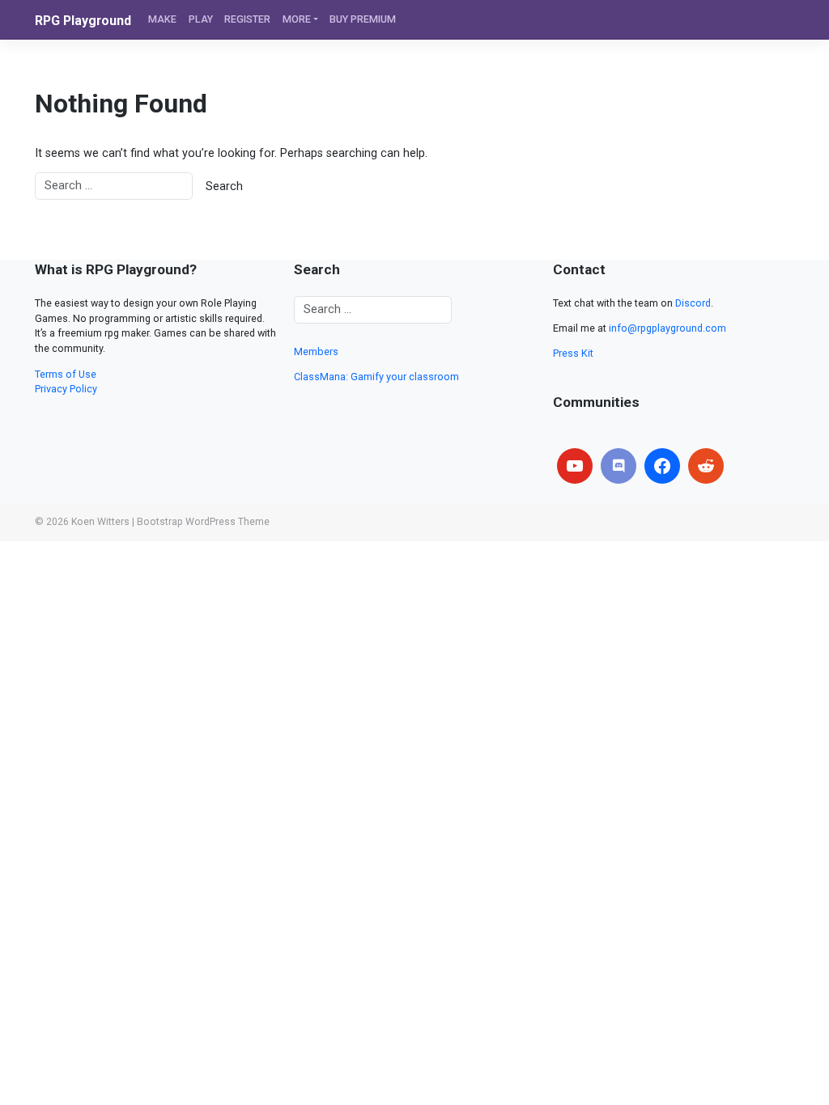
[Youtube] (575, 466)
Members (316, 351)
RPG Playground (83, 20)
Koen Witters (100, 521)
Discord (693, 303)
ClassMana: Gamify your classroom (376, 376)
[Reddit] (706, 466)
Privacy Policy (66, 389)
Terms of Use (65, 374)
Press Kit (573, 353)
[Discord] (618, 466)
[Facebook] (662, 466)
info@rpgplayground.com (667, 328)
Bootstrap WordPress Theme (203, 521)
